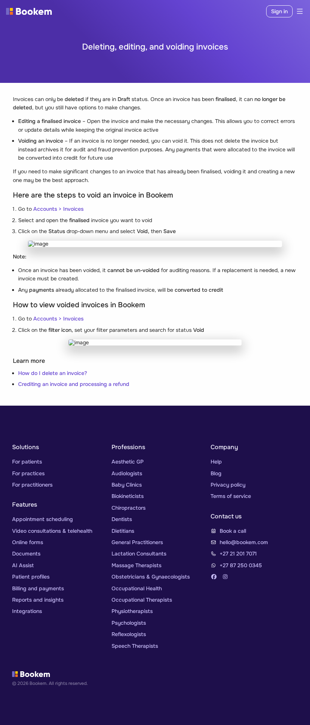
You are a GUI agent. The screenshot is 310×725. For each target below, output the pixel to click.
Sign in (279, 11)
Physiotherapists (132, 611)
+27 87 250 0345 (241, 565)
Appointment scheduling (42, 519)
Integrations (27, 611)
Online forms (27, 542)
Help (216, 461)
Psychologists (129, 622)
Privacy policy (228, 484)
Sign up (250, 11)
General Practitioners (137, 542)
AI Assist (23, 565)
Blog (216, 473)
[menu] (298, 11)
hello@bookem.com (244, 542)
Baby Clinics (127, 484)
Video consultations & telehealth (52, 530)
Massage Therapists (136, 565)
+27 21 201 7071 (238, 553)
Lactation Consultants (139, 553)
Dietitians (123, 530)
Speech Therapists (135, 646)
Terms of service (231, 496)
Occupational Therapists (142, 599)
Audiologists (127, 473)
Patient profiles (31, 576)
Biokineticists (128, 496)
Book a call (233, 530)
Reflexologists (129, 634)
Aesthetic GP (128, 461)
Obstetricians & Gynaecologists (151, 576)
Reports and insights (38, 599)
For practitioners (32, 484)
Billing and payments (38, 588)
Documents (26, 553)
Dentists (122, 519)
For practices (28, 473)
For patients (27, 461)
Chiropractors (129, 507)
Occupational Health (137, 588)
